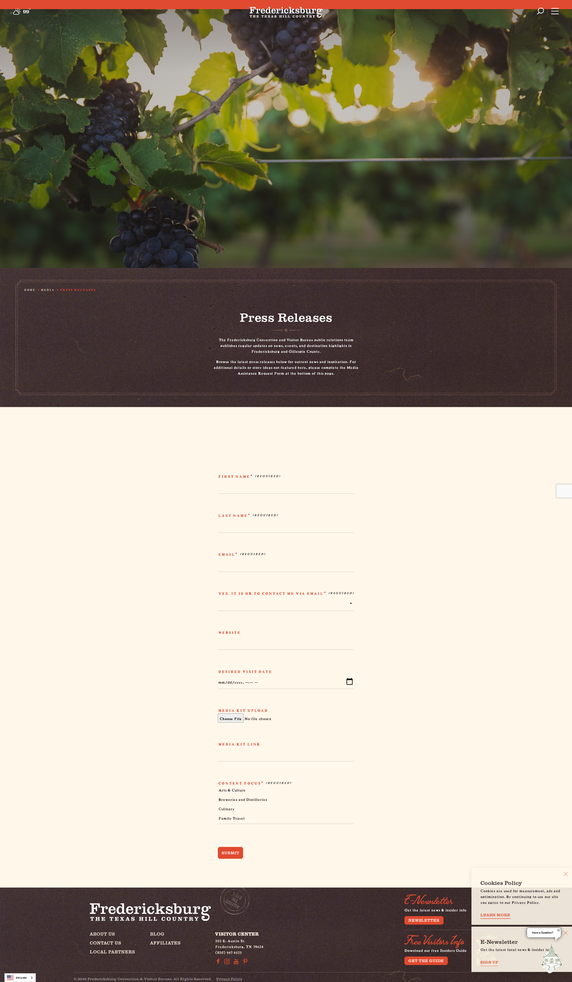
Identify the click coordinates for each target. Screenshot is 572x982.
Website (229, 632)
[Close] (566, 874)
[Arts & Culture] (283, 791)
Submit (230, 852)
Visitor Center (237, 934)
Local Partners (112, 952)
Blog (157, 934)
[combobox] (20, 977)
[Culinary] (283, 809)
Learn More (495, 915)
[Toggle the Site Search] (540, 11)
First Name (234, 476)
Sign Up (489, 962)
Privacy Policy (229, 978)
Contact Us (105, 943)
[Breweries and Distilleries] (283, 800)
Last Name (232, 515)
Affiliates (165, 943)
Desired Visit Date (245, 671)
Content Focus (239, 783)
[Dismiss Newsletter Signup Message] (566, 933)
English (21, 977)
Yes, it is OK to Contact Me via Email (270, 593)
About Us (102, 934)
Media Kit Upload (243, 710)
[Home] (286, 11)
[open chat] (552, 958)
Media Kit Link (239, 744)
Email (226, 554)
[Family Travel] (283, 819)
